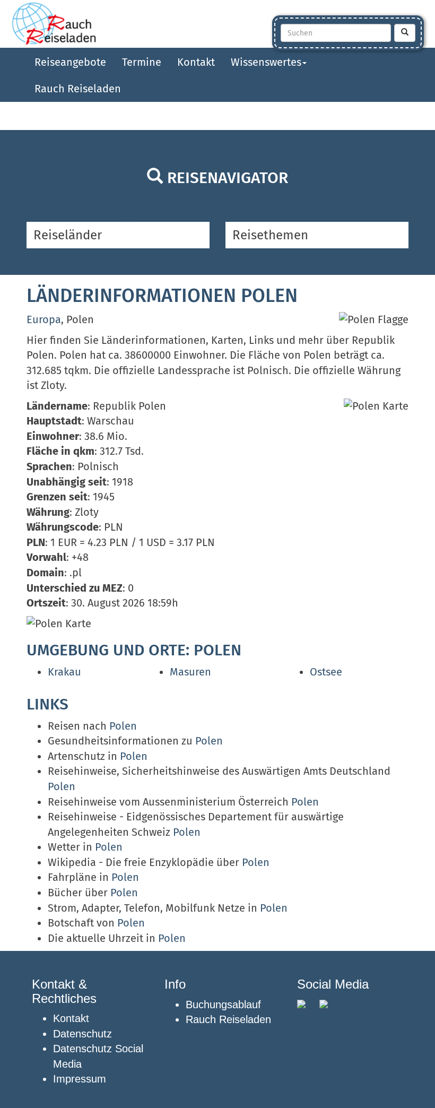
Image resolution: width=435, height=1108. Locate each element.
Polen (123, 726)
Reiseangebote (70, 62)
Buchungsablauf (223, 1004)
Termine (141, 62)
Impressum (79, 1079)
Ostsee (326, 671)
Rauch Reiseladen (77, 88)
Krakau (64, 671)
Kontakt (196, 62)
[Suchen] (404, 33)
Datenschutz (82, 1034)
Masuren (190, 671)
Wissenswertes (266, 62)
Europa (44, 319)
